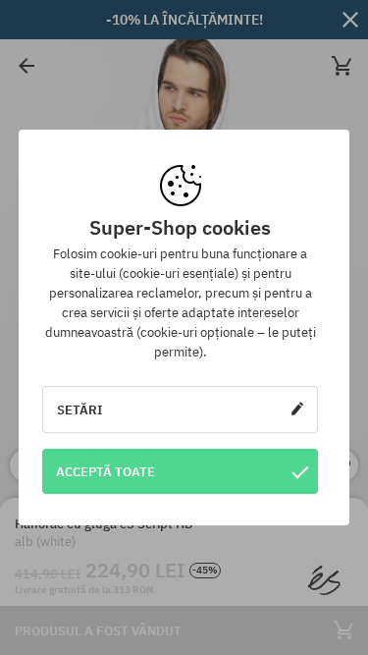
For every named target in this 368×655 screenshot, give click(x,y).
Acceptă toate (105, 471)
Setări (80, 409)
